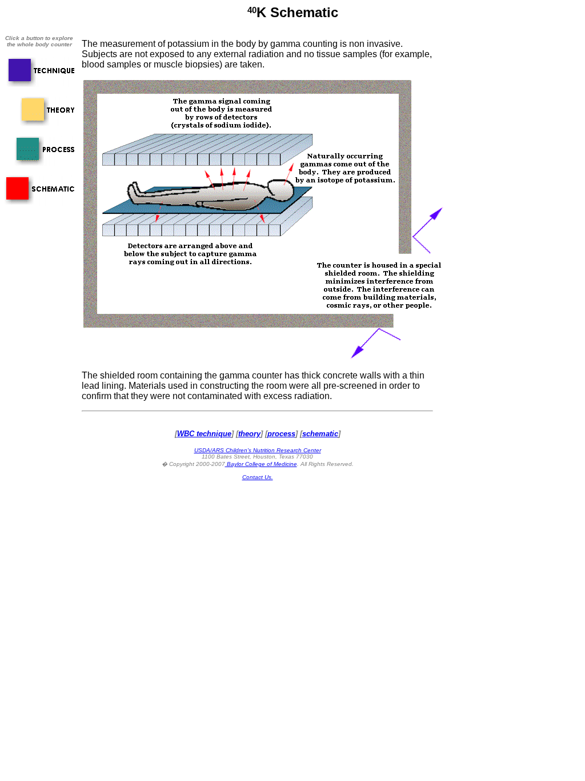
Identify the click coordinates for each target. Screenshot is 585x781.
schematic (320, 433)
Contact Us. (257, 477)
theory (249, 433)
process (281, 433)
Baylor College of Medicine (261, 464)
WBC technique (204, 433)
